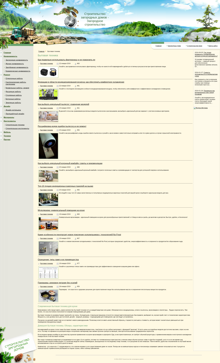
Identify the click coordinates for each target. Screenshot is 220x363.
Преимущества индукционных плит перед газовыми (205, 92)
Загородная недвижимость (17, 60)
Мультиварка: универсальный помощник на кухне (61, 210)
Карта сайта (213, 46)
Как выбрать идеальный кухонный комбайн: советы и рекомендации (70, 163)
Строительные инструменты (17, 128)
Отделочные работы (14, 78)
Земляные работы (13, 103)
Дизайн (7, 106)
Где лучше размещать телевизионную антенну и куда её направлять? (206, 54)
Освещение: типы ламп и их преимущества (58, 260)
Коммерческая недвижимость (18, 71)
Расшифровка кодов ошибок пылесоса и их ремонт (62, 126)
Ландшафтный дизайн (15, 114)
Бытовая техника (46, 63)
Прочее (7, 139)
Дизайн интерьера (13, 110)
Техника (7, 136)
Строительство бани (194, 46)
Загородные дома (174, 46)
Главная (159, 46)
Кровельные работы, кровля (17, 88)
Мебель (7, 132)
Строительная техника (15, 125)
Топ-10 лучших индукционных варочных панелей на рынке (65, 186)
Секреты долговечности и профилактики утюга (206, 74)
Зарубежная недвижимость (17, 67)
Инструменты (10, 121)
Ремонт (7, 75)
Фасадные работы (13, 91)
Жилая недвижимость (15, 64)
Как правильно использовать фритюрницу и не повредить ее (66, 60)
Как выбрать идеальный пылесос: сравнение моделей (63, 104)
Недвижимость (10, 56)
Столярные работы (14, 95)
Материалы (9, 117)
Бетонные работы (13, 99)
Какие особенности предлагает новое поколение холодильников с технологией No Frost (79, 235)
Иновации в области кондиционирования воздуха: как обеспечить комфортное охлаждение (81, 82)
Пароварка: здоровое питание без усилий (57, 283)
